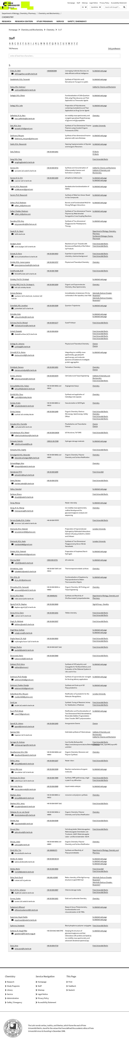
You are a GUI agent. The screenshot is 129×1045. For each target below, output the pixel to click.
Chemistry (7, 17)
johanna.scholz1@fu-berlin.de (25, 379)
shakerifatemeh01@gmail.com (25, 554)
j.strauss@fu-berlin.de (22, 845)
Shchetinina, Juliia (16, 568)
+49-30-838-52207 (52, 761)
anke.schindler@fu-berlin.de (24, 317)
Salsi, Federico (15, 152)
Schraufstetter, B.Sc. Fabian (19, 386)
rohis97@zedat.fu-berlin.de (24, 563)
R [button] (55, 43)
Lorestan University (99, 126)
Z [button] (77, 43)
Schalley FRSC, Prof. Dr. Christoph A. (22, 284)
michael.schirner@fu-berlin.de (25, 326)
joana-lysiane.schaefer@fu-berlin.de (27, 265)
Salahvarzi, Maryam (17, 135)
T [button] (60, 43)
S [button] (58, 43)
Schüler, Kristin (15, 403)
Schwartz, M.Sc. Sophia (18, 450)
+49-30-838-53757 (52, 262)
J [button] (33, 43)
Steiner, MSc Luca (16, 769)
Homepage (71, 3)
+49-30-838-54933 (52, 254)
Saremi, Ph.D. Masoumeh (18, 195)
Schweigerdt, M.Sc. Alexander (20, 455)
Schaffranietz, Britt (16, 271)
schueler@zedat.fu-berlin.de (24, 406)
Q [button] (52, 43)
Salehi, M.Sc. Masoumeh (18, 144)
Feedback (72, 986)
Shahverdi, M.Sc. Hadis (18, 541)
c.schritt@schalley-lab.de (23, 397)
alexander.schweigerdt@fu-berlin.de (27, 458)
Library (10, 990)
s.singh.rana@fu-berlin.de (23, 633)
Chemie (95, 344)
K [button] (36, 43)
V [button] (66, 43)
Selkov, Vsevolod (15, 489)
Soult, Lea (13, 702)
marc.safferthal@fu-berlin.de (25, 118)
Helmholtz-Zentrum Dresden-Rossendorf (102, 299)
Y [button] (74, 43)
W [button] (69, 43)
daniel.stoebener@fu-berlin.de (25, 815)
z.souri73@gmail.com (22, 714)
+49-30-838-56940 (52, 604)
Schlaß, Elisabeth (16, 331)
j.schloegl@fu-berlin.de (22, 347)
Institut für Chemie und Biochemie (104, 87)
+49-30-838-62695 (52, 472)
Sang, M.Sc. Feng (16, 159)
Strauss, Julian (15, 842)
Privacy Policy (104, 3)
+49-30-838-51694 (52, 178)
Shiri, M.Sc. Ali (15, 577)
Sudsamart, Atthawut (17, 907)
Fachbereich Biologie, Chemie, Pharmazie (103, 237)
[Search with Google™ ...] (124, 7)
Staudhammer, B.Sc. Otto (19, 752)
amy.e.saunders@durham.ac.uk (25, 224)
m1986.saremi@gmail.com (24, 189)
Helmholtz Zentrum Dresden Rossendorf (102, 294)
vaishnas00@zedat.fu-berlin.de (25, 90)
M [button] (41, 43)
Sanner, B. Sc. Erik (16, 178)
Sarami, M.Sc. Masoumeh (18, 186)
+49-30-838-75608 (52, 271)
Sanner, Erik (14, 168)
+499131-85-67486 (52, 441)
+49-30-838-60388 (52, 821)
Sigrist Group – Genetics (101, 604)
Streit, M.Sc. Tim (15, 850)
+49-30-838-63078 (52, 376)
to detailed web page (100, 71)
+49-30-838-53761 (52, 480)
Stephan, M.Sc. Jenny (17, 803)
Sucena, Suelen (15, 898)
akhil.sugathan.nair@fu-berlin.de (26, 74)
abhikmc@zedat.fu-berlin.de (24, 624)
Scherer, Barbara (16, 293)
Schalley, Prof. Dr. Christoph (19, 279)
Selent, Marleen (15, 480)
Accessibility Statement (118, 3)
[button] (84, 7)
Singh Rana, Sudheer (17, 630)
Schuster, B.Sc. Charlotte (18, 424)
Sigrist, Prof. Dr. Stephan (18, 604)
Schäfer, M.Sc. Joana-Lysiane (20, 262)
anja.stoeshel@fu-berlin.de (24, 824)
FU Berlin (96, 152)
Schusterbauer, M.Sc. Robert (19, 433)
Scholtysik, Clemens (16, 367)
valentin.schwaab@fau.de (23, 444)
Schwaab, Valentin (16, 441)
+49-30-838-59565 (52, 869)
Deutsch (71, 990)
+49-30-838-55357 (52, 621)
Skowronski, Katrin (16, 656)
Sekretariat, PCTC (16, 472)
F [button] (23, 43)
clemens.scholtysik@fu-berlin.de (25, 370)
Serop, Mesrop (15, 503)
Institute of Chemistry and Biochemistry (101, 171)
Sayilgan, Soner (15, 244)
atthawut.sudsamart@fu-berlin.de (26, 910)
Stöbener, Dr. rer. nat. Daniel (19, 812)
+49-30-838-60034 (52, 331)
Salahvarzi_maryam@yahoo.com (26, 138)
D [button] (18, 43)
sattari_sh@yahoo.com (23, 205)
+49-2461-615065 (52, 877)
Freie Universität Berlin (100, 159)
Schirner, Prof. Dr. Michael (19, 323)
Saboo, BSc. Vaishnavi (17, 87)
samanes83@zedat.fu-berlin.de (25, 590)
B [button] (12, 43)
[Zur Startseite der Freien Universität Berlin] (16, 6)
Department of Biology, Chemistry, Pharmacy (19, 13)
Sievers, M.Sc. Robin (17, 596)
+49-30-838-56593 (52, 638)
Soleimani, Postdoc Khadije (19, 685)
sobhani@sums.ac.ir (21, 667)
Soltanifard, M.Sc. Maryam (19, 694)
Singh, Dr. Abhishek (16, 621)
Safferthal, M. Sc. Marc (17, 115)
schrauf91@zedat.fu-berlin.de (25, 389)
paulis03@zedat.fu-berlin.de (24, 650)
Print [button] (70, 982)
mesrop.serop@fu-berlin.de (24, 511)
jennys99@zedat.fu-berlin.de (24, 764)
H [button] (28, 43)
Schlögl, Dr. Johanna (17, 344)
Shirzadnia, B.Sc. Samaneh (19, 587)
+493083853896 (52, 71)
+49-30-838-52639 (52, 284)
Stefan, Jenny (14, 761)
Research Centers (24, 21)
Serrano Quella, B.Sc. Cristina (20, 520)
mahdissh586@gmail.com (23, 544)
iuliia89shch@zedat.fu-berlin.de (25, 571)
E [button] (20, 43)
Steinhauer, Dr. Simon (17, 778)
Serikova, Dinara (16, 494)
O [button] (47, 43)
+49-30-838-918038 (53, 433)
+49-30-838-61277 (52, 323)
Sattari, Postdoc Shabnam (19, 211)
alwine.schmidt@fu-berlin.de (24, 355)
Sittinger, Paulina (16, 647)
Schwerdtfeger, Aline (17, 463)
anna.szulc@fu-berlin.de (23, 949)
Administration (13, 998)
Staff (78, 3)
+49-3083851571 (52, 850)
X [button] (71, 43)
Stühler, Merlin (15, 869)
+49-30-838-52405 (52, 723)
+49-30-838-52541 (52, 613)
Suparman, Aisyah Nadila (18, 917)
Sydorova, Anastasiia (17, 926)
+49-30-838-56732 (52, 168)
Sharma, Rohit (15, 560)
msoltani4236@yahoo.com (24, 697)
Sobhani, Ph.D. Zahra (17, 664)
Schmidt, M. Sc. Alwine (17, 352)
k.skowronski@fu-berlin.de (24, 659)
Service (60, 21)
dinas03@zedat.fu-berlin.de (24, 497)
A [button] (9, 43)
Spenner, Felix (15, 732)
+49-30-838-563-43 (53, 859)
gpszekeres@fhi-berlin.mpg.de (25, 934)
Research (6, 21)
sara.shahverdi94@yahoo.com (25, 532)
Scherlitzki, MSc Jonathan (19, 305)
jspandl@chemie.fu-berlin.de (24, 726)
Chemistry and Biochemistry (49, 13)
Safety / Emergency (77, 21)
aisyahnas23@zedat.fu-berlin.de (25, 920)
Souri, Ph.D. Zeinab (16, 711)
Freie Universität (98, 472)
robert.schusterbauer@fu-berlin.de (26, 435)
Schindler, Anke (15, 314)
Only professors (114, 48)
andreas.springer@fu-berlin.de (25, 745)
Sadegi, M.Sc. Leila (16, 105)
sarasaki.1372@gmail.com (24, 128)
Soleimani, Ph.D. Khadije (18, 677)
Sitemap (85, 3)
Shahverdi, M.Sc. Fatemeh (19, 529)
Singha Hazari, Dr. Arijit (18, 638)
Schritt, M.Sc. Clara (16, 394)
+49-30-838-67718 (52, 946)
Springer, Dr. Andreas (17, 742)
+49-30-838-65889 (52, 786)
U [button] (63, 43)
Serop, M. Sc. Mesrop (17, 508)
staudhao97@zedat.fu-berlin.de (25, 755)
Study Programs (45, 21)
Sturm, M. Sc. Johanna (18, 890)
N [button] (44, 43)
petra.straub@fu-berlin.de (23, 832)
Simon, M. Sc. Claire (17, 613)
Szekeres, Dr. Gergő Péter (18, 931)
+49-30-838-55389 (52, 305)
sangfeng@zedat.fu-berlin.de (24, 162)
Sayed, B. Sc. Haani (16, 231)
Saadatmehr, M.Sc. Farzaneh (20, 79)
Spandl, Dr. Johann (16, 723)
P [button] (50, 43)
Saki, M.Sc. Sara (15, 126)
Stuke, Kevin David (16, 877)
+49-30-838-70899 (52, 778)
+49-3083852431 (52, 596)
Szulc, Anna (14, 946)
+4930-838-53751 (52, 560)
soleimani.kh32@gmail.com (24, 680)
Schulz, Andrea (15, 411)
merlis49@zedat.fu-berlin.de (24, 872)
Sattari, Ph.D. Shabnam (18, 203)
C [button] (15, 43)
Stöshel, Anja (14, 821)
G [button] (25, 43)
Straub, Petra (14, 829)
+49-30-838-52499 (52, 411)
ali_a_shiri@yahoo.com (23, 580)
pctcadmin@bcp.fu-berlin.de (24, 475)
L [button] (38, 43)
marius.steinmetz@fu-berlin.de (25, 789)
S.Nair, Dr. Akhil (15, 71)
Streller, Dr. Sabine (16, 859)
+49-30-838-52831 (52, 152)
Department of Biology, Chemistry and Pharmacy (106, 597)
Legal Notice (93, 3)
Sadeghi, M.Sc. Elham (17, 95)
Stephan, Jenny (15, 795)
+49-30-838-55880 (52, 656)
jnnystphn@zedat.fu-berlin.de (25, 806)
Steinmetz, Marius (16, 786)
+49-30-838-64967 (52, 890)
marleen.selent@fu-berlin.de (24, 483)
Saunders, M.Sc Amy (17, 221)
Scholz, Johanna (16, 376)
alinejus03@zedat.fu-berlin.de (25, 466)
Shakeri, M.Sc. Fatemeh (18, 551)
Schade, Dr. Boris (16, 254)
